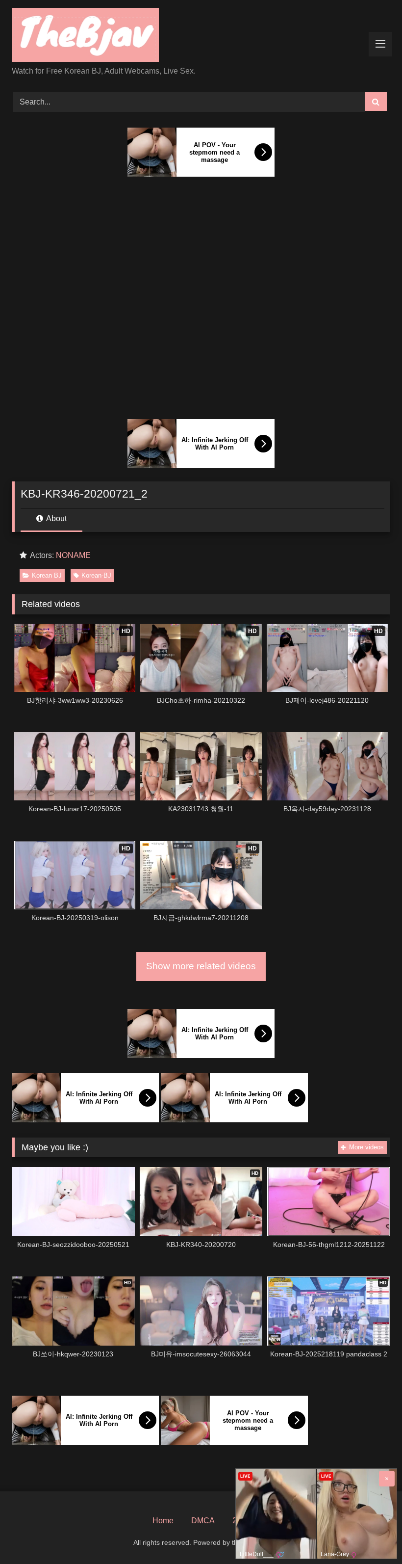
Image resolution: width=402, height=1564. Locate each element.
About (56, 518)
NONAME (73, 555)
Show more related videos (201, 966)
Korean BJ (47, 575)
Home (163, 1520)
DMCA (203, 1520)
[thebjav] (201, 36)
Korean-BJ (96, 575)
